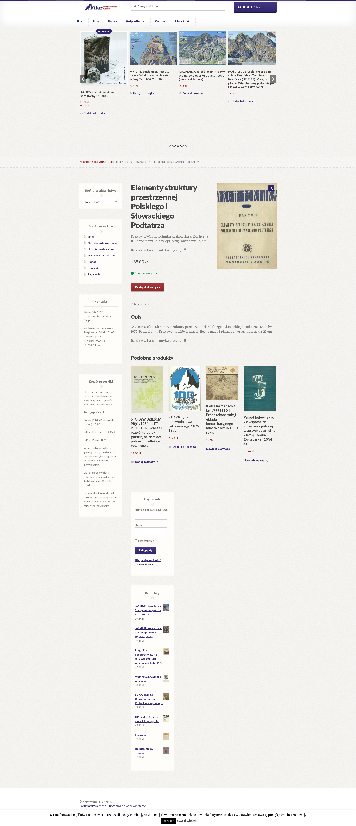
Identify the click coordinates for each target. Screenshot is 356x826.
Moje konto (183, 21)
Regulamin (94, 274)
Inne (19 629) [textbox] (99, 201)
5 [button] (181, 146)
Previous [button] (83, 79)
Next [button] (273, 79)
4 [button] (178, 146)
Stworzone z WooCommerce (127, 806)
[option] (104, 67)
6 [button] (183, 146)
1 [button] (170, 146)
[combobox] (101, 201)
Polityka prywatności (93, 806)
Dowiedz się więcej (218, 448)
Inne (110, 162)
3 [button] (175, 146)
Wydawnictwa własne (101, 255)
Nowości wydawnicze (101, 249)
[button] (271, 188)
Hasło (138, 525)
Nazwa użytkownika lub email (151, 509)
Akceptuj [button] (168, 820)
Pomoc (113, 21)
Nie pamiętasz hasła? (148, 560)
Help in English (136, 21)
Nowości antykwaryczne (102, 242)
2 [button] (173, 146)
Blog (96, 21)
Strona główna (93, 162)
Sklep (80, 21)
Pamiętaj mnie (145, 540)
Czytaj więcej (186, 820)
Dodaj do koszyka (94, 101)
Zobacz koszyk (144, 564)
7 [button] (186, 146)
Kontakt (161, 21)
